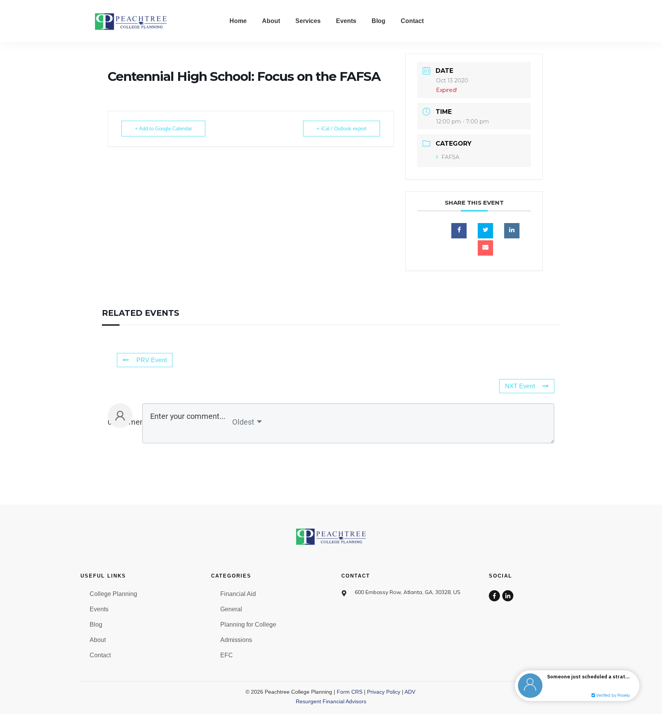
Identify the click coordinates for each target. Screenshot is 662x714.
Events (99, 609)
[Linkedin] (511, 230)
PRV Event (151, 360)
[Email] (485, 248)
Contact (100, 655)
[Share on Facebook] (459, 230)
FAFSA (450, 157)
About (98, 640)
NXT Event (520, 386)
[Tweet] (485, 230)
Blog (96, 624)
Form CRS (349, 692)
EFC (226, 655)
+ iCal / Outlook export (341, 128)
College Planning (113, 594)
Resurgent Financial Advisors (331, 701)
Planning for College (248, 624)
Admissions (236, 640)
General (231, 609)
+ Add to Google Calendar (163, 128)
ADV (410, 692)
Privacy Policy (383, 692)
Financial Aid (238, 594)
